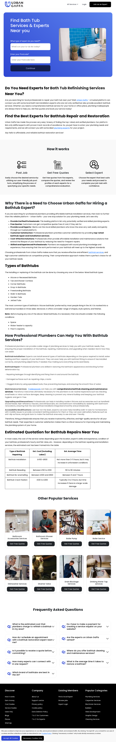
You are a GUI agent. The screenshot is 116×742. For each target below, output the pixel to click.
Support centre (38, 700)
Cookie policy (37, 708)
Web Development (92, 712)
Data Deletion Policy (40, 712)
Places (7, 719)
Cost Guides (10, 704)
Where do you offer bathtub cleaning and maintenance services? (83, 652)
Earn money (9, 700)
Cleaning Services (92, 719)
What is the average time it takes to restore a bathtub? (83, 662)
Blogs (7, 715)
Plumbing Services (92, 697)
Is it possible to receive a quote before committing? (29, 652)
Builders (88, 708)
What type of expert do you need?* (25, 41)
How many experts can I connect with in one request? (29, 662)
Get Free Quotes (17, 543)
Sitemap (8, 723)
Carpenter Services (93, 700)
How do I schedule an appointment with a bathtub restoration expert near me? (29, 640)
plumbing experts (62, 128)
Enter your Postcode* (19, 54)
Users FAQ (9, 712)
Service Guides (11, 708)
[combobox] (30, 46)
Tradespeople (34, 389)
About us (35, 697)
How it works (10, 697)
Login (84, 4)
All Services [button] (72, 4)
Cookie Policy (46, 733)
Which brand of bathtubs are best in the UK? (28, 673)
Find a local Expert (66, 697)
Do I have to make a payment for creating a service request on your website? (82, 626)
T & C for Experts (38, 719)
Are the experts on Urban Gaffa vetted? (80, 638)
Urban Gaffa (82, 100)
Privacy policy (37, 704)
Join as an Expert (100, 4)
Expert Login (63, 704)
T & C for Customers (40, 715)
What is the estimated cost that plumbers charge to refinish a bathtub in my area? (29, 626)
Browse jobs (63, 700)
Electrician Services (93, 704)
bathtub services (96, 252)
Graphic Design (91, 715)
